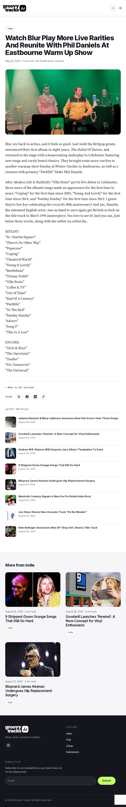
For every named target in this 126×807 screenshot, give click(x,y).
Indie (10, 28)
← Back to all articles (19, 387)
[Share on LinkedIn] (35, 396)
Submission (72, 752)
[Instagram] (8, 745)
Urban (69, 745)
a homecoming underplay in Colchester (74, 155)
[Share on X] (19, 396)
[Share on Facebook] (27, 396)
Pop (68, 739)
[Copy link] (43, 396)
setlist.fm (79, 221)
